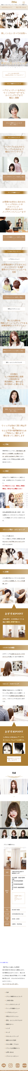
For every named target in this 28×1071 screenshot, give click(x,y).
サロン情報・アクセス (12, 1044)
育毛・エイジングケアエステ (13, 1020)
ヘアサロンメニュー (11, 1012)
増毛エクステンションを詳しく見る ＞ (14, 350)
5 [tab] (15, 67)
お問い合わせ (9, 1052)
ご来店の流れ (9, 1000)
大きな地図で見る (4, 962)
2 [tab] (8, 67)
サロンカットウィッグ (21, 12)
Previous (1, 52)
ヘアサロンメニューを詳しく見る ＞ (14, 297)
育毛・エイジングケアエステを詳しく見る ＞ (14, 410)
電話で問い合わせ (21, 7)
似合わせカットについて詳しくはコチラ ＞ (14, 759)
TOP (7, 992)
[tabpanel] (14, 52)
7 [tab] (20, 67)
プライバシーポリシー (12, 1056)
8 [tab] (22, 67)
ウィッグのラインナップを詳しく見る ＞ (14, 177)
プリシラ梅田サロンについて (13, 996)
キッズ (7, 1032)
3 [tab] (10, 67)
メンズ (7, 1028)
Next (26, 52)
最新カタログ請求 (7, 12)
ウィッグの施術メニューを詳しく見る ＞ (14, 237)
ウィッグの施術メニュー (12, 1008)
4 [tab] (13, 67)
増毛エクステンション (12, 1016)
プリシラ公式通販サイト (12, 1048)
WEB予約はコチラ (7, 7)
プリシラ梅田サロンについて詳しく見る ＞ (14, 123)
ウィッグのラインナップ (12, 1004)
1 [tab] (6, 67)
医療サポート (9, 1024)
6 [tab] (17, 67)
